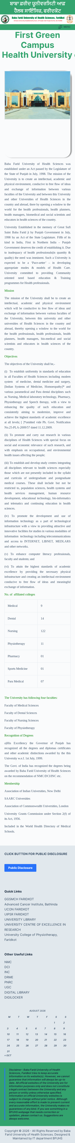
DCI (7, 967)
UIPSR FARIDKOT (16, 914)
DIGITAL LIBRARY (17, 992)
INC (7, 972)
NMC (8, 962)
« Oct (7, 1055)
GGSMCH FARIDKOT (19, 899)
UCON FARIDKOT (16, 909)
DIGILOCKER (13, 997)
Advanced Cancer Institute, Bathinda (31, 904)
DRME (8, 977)
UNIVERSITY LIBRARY (20, 919)
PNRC (8, 982)
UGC (7, 987)
